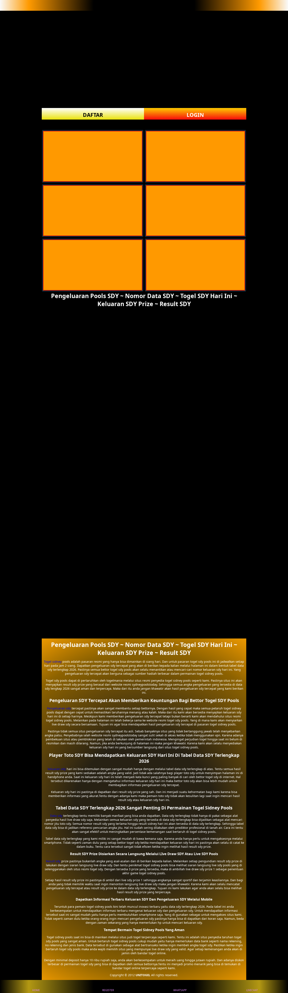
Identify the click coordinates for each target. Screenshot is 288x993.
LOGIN (195, 114)
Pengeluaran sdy (59, 708)
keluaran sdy (57, 769)
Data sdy (56, 816)
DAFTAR (93, 114)
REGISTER (108, 990)
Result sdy (53, 861)
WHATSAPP (180, 990)
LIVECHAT (252, 990)
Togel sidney (53, 662)
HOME (36, 990)
